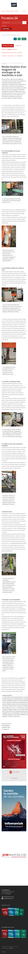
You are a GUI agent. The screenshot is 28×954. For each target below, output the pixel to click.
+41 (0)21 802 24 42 (8, 896)
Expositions (19, 52)
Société (7, 11)
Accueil (3, 11)
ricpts (24, 39)
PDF (15, 56)
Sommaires (4, 49)
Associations (10, 56)
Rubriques (14, 49)
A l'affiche (4, 56)
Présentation (19, 45)
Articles (18, 35)
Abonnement (19, 56)
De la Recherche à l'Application (9, 52)
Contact (16, 11)
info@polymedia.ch (8, 898)
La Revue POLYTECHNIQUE (10, 35)
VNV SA (11, 948)
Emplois (12, 11)
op (15, 39)
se (19, 39)
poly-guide (4, 25)
